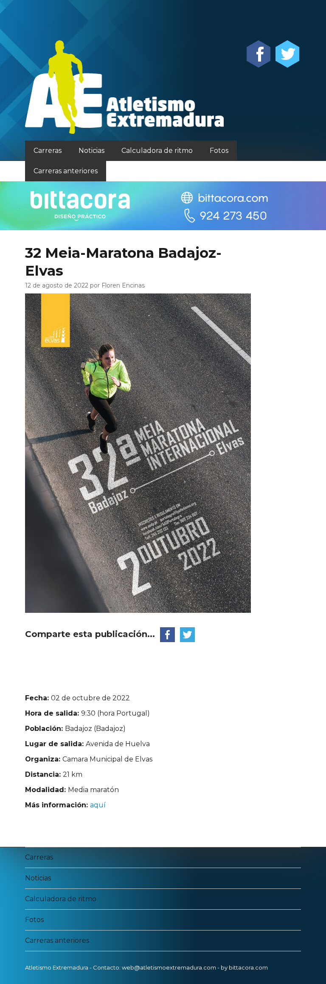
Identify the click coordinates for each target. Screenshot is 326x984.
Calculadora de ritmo (157, 151)
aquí (98, 805)
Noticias (91, 151)
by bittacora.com (244, 967)
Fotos (219, 151)
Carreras (48, 151)
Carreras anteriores (66, 171)
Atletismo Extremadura (56, 967)
